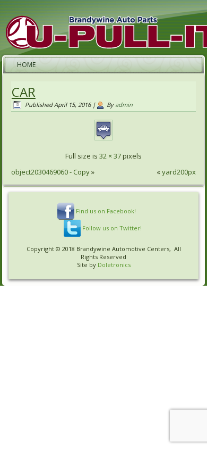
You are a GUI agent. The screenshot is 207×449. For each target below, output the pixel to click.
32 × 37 (110, 156)
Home (26, 64)
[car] (104, 140)
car (24, 92)
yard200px (179, 172)
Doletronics (114, 265)
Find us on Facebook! (106, 211)
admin (124, 105)
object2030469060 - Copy (50, 172)
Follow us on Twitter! (112, 228)
